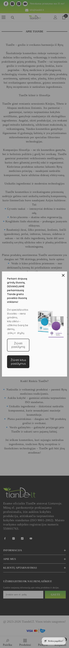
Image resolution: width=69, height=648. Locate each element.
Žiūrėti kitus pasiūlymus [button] (18, 361)
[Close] (63, 275)
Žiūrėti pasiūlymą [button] (18, 345)
